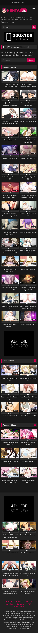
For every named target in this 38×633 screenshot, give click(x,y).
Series (20, 601)
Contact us (21, 604)
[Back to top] (31, 627)
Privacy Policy (19, 606)
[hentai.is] (15, 11)
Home (10, 601)
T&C (30, 604)
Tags (30, 601)
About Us (9, 604)
